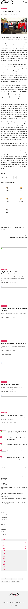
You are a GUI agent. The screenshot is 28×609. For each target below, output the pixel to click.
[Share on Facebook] (2, 177)
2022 (3, 559)
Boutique (4, 8)
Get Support (14, 605)
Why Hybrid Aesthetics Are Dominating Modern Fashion (16, 438)
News (2, 527)
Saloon (2, 529)
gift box (9, 578)
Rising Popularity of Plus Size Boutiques (14, 343)
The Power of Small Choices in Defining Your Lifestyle (13, 498)
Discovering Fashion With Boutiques (12, 415)
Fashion (3, 517)
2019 (3, 567)
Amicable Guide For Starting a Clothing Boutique (14, 309)
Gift (2, 522)
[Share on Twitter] (6, 177)
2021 (3, 561)
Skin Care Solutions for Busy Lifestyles (16, 451)
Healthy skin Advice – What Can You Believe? (12, 228)
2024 (3, 554)
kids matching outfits (6, 581)
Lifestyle (3, 524)
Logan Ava (5, 282)
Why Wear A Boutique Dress (10, 384)
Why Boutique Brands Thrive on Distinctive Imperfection (11, 273)
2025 (3, 551)
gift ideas (20, 578)
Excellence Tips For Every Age (18, 237)
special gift (4, 578)
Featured (3, 519)
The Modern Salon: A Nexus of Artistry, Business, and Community (16, 458)
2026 (3, 540)
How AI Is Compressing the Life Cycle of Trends (17, 445)
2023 (3, 556)
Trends (2, 534)
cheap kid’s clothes (15, 581)
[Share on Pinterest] (10, 177)
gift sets (14, 578)
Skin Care (3, 531)
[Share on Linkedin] (15, 177)
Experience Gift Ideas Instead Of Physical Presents (13, 502)
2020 (3, 564)
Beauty (2, 512)
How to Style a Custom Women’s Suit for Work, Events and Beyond (16, 432)
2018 (3, 569)
